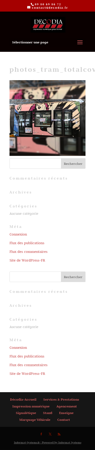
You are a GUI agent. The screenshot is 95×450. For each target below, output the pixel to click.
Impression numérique (31, 406)
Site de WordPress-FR (27, 260)
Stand (47, 413)
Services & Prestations (61, 399)
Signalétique (26, 413)
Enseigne (66, 413)
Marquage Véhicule (34, 419)
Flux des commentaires (29, 251)
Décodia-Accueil (23, 399)
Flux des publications (27, 243)
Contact (63, 419)
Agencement (66, 406)
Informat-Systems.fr (27, 442)
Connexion (18, 234)
